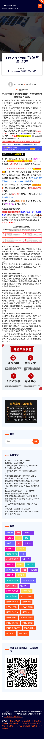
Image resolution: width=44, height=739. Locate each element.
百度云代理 (26, 721)
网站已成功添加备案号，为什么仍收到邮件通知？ (22, 487)
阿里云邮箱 (23, 633)
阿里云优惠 (23, 90)
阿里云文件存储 (27, 618)
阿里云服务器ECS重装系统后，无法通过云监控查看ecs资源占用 (21, 467)
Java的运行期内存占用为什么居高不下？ (20, 491)
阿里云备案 (26, 612)
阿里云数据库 (11, 618)
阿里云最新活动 (12, 623)
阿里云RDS (24, 586)
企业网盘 (9, 549)
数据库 (19, 565)
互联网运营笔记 (34, 723)
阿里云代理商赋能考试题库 (27, 726)
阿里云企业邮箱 (12, 602)
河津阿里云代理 (12, 570)
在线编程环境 (11, 554)
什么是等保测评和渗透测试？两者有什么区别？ (21, 505)
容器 (22, 554)
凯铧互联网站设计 (8, 726)
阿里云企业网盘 (27, 596)
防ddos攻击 (11, 586)
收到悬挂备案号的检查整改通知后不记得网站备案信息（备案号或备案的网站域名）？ (22, 482)
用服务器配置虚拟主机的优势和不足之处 (20, 476)
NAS (19, 538)
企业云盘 (28, 543)
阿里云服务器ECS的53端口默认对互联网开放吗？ (21, 472)
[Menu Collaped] (40, 6)
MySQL (9, 538)
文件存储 (29, 565)
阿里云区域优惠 (27, 607)
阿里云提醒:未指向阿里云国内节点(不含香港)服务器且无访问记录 (22, 512)
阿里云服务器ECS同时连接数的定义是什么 (21, 496)
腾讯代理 (35, 721)
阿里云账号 (10, 633)
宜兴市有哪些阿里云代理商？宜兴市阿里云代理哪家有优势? (22, 95)
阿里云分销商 (11, 607)
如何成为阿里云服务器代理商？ (17, 478)
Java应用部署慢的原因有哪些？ (17, 494)
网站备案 (33, 570)
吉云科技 (23, 723)
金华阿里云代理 (28, 580)
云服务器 (9, 543)
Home (21, 68)
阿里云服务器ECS (13, 628)
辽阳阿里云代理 (12, 580)
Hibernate (28, 533)
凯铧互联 (20, 549)
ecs (18, 533)
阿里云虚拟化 (29, 628)
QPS (26, 538)
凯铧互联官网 (15, 721)
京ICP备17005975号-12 (13, 717)
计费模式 (20, 575)
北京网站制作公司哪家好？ (15, 463)
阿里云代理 (26, 591)
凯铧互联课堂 (13, 723)
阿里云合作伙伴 (12, 612)
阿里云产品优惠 (12, 591)
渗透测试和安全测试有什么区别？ (18, 509)
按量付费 (9, 565)
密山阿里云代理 (12, 559)
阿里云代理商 (11, 596)
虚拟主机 (9, 575)
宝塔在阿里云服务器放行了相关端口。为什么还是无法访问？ (22, 500)
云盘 (19, 543)
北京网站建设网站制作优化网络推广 (18, 461)
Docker (9, 533)
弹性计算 (25, 559)
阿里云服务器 (27, 623)
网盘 (24, 570)
